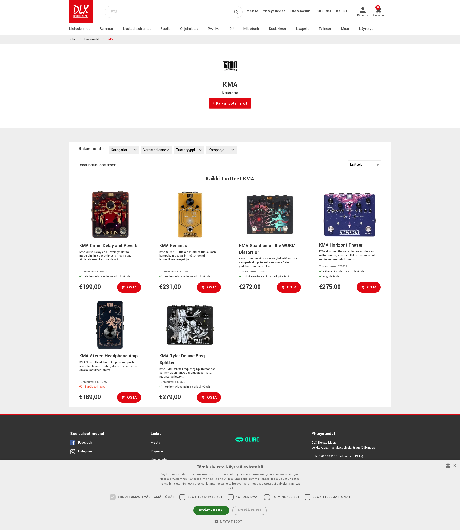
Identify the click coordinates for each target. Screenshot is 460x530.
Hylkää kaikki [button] (249, 510)
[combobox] (448, 465)
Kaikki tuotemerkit (231, 103)
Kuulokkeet (277, 28)
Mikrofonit (251, 28)
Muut (345, 28)
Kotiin (72, 39)
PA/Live (214, 28)
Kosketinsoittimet (137, 28)
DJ (231, 28)
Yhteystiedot (274, 11)
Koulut (341, 11)
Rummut (106, 28)
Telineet (324, 28)
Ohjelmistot (189, 28)
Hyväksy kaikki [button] (211, 510)
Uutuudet (323, 11)
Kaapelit (302, 28)
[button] (230, 521)
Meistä (253, 11)
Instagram (85, 451)
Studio (166, 28)
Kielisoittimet (79, 28)
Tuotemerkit (300, 11)
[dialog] (230, 495)
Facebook (85, 442)
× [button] (454, 466)
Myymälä (157, 451)
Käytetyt (366, 28)
